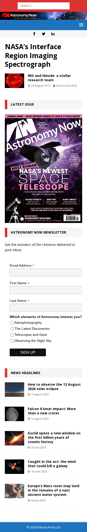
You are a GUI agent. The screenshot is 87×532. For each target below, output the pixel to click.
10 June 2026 (39, 471)
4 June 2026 (38, 500)
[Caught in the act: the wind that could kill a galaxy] (14, 466)
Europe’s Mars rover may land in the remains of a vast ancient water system (53, 490)
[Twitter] (43, 33)
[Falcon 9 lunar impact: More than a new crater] (14, 414)
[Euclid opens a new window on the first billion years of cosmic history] (14, 438)
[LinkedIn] (53, 33)
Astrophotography (28, 322)
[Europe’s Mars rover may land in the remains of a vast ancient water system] (14, 491)
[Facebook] (34, 33)
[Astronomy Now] (43, 17)
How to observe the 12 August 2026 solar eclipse (54, 386)
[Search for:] (44, 5)
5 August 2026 (40, 418)
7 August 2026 (40, 394)
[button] (80, 24)
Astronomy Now (66, 85)
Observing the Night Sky (32, 341)
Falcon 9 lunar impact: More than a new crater (52, 410)
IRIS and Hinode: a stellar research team (49, 77)
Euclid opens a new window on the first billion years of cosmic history (54, 437)
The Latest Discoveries (32, 328)
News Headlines (25, 372)
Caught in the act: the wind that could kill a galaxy (52, 463)
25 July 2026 (38, 447)
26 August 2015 (40, 85)
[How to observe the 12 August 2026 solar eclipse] (14, 389)
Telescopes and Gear (30, 335)
